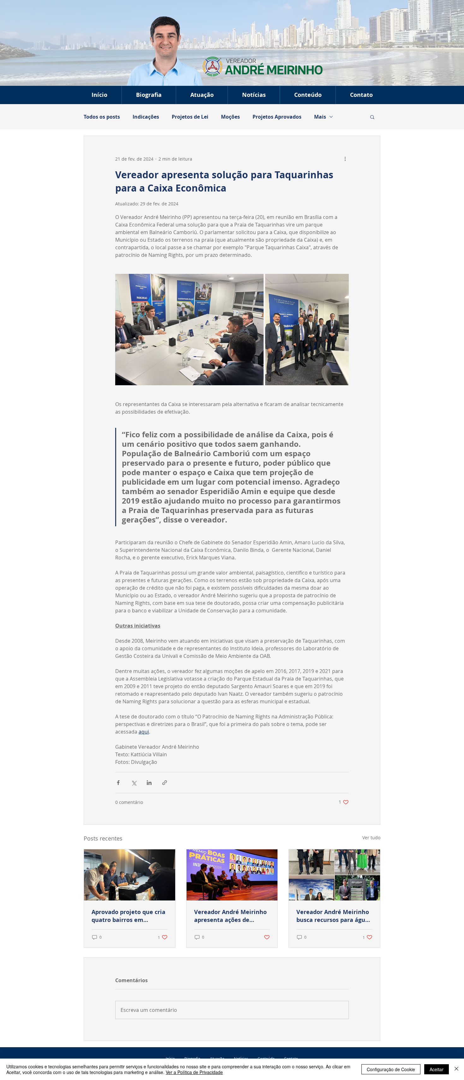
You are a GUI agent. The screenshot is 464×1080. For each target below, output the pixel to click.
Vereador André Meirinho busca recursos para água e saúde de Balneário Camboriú (332, 916)
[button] (202, 95)
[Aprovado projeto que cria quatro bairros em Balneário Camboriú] (129, 874)
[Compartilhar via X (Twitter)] (134, 783)
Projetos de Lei (190, 117)
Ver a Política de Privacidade (194, 1072)
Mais (320, 117)
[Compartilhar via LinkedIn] (149, 783)
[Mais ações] (345, 158)
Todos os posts (102, 117)
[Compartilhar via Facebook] (118, 783)
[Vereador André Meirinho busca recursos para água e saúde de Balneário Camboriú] (334, 874)
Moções (230, 117)
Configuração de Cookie (391, 1069)
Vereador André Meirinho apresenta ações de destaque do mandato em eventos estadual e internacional (230, 916)
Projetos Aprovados (277, 117)
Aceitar (436, 1069)
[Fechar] (456, 1069)
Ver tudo (371, 838)
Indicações (146, 117)
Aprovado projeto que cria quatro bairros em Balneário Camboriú (128, 916)
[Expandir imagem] (189, 329)
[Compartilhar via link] (165, 783)
